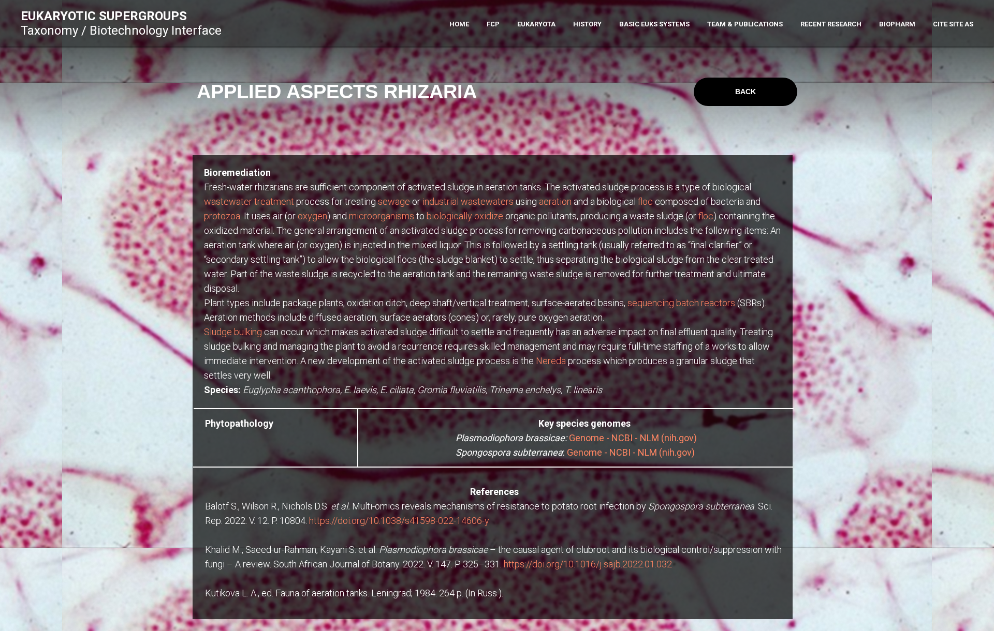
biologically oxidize (465, 216)
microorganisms (381, 216)
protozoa (222, 216)
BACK (745, 91)
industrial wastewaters (468, 201)
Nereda (551, 360)
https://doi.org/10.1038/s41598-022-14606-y (399, 520)
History (587, 24)
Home (459, 24)
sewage (394, 201)
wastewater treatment (249, 201)
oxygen (312, 216)
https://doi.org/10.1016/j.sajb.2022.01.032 (588, 564)
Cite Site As (953, 24)
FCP (493, 24)
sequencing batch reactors (681, 302)
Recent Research (830, 24)
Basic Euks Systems (654, 24)
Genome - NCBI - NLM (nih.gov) (633, 437)
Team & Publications (745, 24)
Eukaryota (536, 24)
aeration (555, 201)
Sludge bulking (233, 331)
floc (645, 201)
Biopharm (897, 24)
